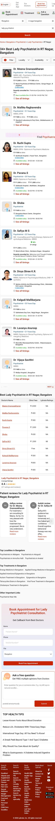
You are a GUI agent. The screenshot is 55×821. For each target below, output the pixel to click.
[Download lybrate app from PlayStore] (49, 794)
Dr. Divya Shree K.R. (24, 271)
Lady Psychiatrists (34, 42)
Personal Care (4, 804)
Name (5, 626)
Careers (38, 776)
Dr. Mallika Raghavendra (27, 107)
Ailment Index (27, 805)
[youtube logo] (48, 781)
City (4, 648)
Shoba (4, 434)
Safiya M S (6, 441)
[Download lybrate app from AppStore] (49, 798)
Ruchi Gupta (7, 420)
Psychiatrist (21, 42)
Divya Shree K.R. (8, 448)
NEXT (49, 387)
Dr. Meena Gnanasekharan (28, 68)
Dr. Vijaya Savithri (23, 359)
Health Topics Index (26, 795)
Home (2, 42)
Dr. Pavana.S (20, 172)
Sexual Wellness (4, 790)
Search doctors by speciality (17, 789)
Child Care (4, 807)
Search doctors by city (17, 773)
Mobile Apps (37, 780)
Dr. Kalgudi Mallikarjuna (26, 299)
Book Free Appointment (41, 4)
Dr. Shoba (18, 202)
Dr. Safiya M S (21, 230)
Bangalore (10, 42)
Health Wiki (28, 773)
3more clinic (19, 158)
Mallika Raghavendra (10, 413)
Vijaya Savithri (7, 470)
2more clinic (19, 87)
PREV (5, 387)
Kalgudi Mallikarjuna (10, 456)
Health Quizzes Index (27, 789)
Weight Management (6, 795)
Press (37, 797)
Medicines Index (28, 801)
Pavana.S (6, 427)
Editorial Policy (38, 793)
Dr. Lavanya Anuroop (25, 328)
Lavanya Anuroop (9, 463)
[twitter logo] (48, 774)
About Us (38, 771)
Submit (44, 704)
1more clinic (19, 215)
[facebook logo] (48, 771)
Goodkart (4, 773)
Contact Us (39, 774)
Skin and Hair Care (4, 786)
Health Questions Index (28, 782)
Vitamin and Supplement (5, 777)
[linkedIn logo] (48, 778)
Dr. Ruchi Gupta (22, 143)
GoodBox (4, 810)
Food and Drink (4, 799)
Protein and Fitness (5, 781)
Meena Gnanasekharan (11, 406)
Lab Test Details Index (27, 811)
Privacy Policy (38, 789)
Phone (5, 637)
